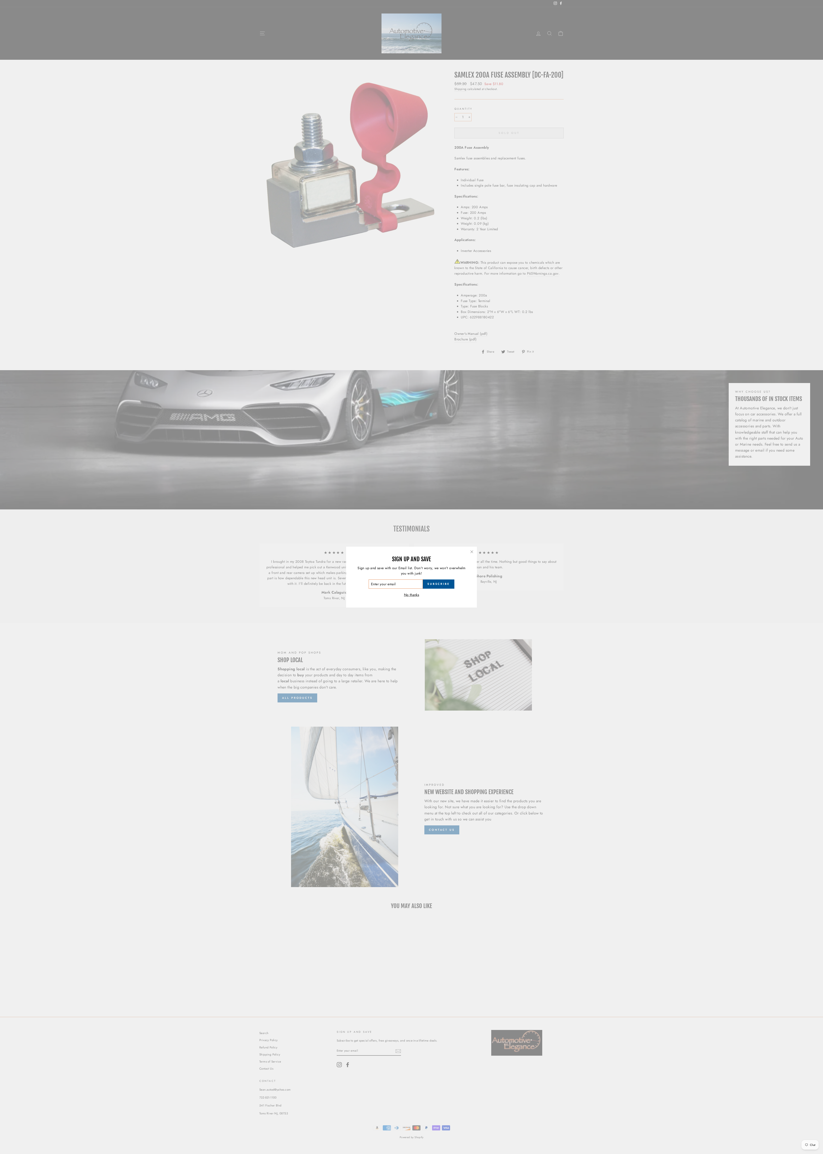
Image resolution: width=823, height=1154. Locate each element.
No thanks (411, 594)
